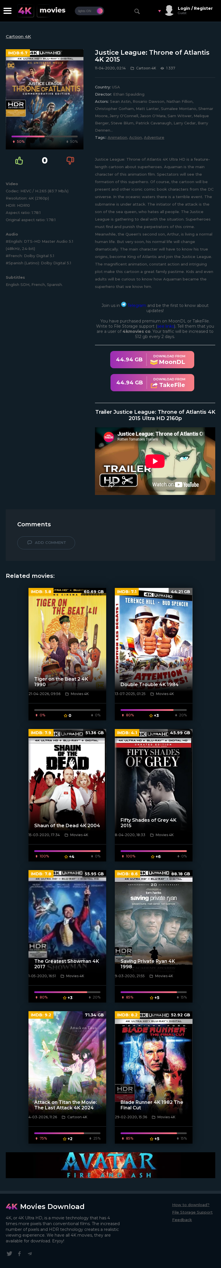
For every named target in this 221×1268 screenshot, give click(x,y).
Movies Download (52, 1206)
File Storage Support (192, 1212)
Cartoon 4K (18, 36)
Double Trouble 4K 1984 (150, 684)
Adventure (154, 137)
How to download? (190, 1204)
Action (135, 137)
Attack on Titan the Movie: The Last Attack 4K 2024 (65, 1105)
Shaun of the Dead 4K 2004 (67, 825)
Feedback (182, 1219)
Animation (117, 137)
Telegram (136, 305)
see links (165, 326)
